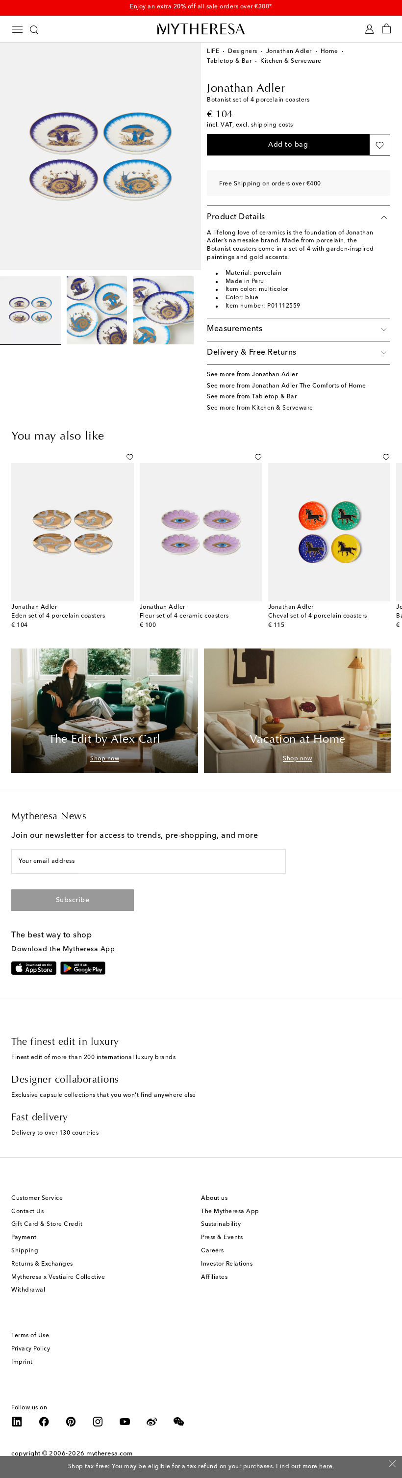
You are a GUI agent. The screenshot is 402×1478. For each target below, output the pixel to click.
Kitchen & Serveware (291, 61)
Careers (212, 1251)
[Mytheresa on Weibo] (152, 1421)
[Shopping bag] (386, 29)
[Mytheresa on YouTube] (125, 1421)
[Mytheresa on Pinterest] (71, 1421)
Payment (24, 1238)
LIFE (213, 51)
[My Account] (369, 29)
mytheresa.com (109, 1454)
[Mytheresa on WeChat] (179, 1421)
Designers (242, 51)
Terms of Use (30, 1336)
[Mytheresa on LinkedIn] (17, 1421)
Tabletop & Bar (229, 61)
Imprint (22, 1362)
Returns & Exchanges (42, 1264)
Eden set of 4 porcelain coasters (58, 616)
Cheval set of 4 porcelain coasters (317, 616)
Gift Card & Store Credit (46, 1224)
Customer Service (37, 1198)
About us (214, 1198)
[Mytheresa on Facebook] (44, 1421)
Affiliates (214, 1277)
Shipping (24, 1251)
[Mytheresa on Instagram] (98, 1421)
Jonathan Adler (289, 51)
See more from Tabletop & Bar (252, 397)
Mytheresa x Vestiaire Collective (58, 1277)
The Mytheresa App (230, 1212)
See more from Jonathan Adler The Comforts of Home (286, 386)
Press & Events (222, 1238)
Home (329, 51)
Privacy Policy (30, 1349)
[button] (288, 145)
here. (326, 1467)
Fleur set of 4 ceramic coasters (184, 616)
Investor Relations (226, 1264)
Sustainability (221, 1224)
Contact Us (27, 1212)
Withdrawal (28, 1290)
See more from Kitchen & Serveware (260, 408)
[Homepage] (201, 28)
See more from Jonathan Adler (252, 375)
